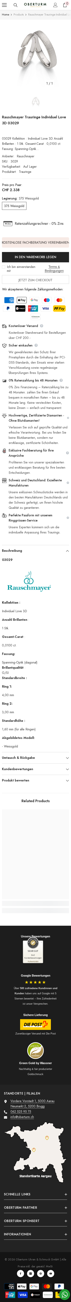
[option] (35, 53)
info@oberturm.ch (22, 1117)
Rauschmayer (25, 156)
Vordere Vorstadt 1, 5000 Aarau (32, 1101)
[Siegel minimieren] (41, 942)
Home (5, 15)
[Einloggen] (55, 5)
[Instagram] (30, 1273)
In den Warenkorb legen (35, 257)
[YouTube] (50, 1273)
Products (19, 15)
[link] (35, 903)
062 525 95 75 (20, 1111)
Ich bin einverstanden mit (21, 269)
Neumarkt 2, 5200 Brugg (27, 1106)
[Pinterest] (40, 1273)
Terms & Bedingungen (54, 268)
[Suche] (15, 5)
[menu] (4, 5)
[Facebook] (20, 1273)
